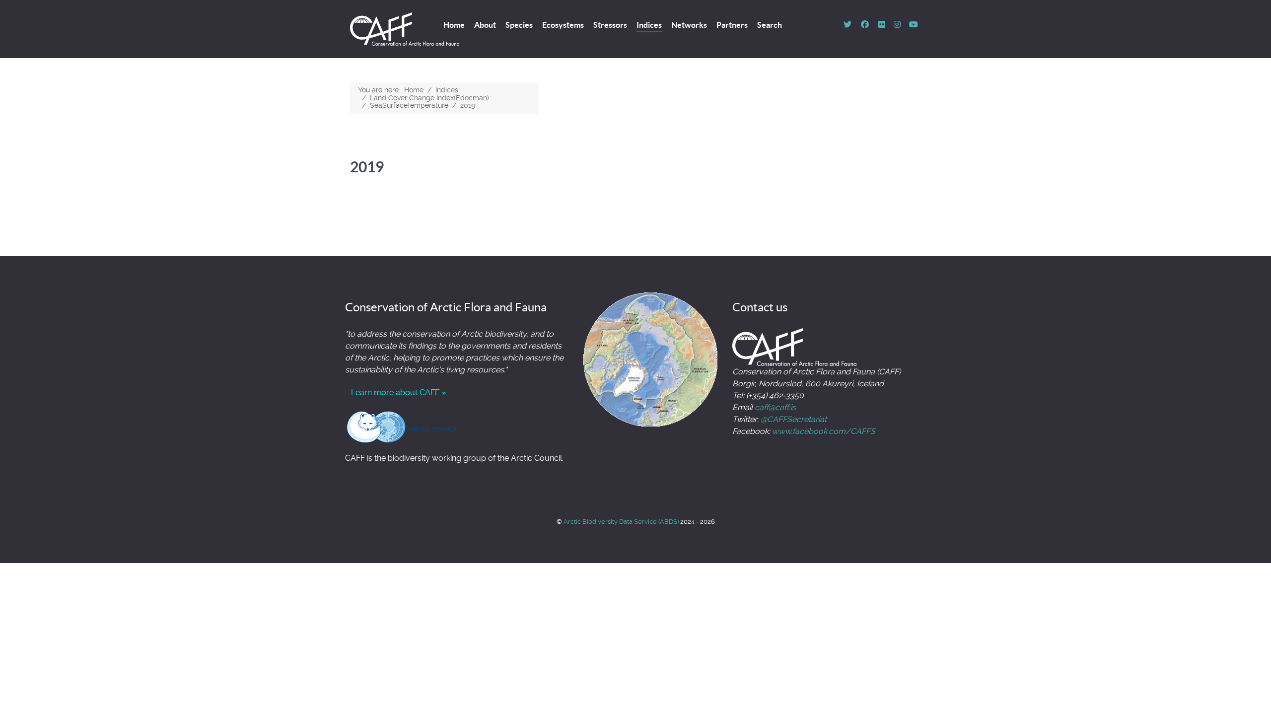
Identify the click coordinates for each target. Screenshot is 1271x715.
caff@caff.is (775, 407)
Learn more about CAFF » (398, 392)
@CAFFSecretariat (794, 419)
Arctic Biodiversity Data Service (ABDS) (622, 521)
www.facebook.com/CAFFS (823, 431)
